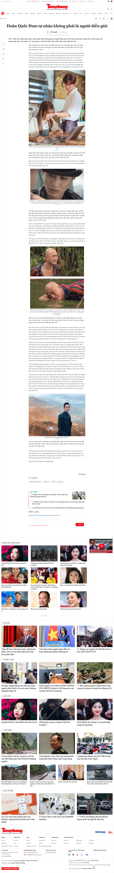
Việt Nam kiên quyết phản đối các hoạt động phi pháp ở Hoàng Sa (54, 650)
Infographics (68, 837)
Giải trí (81, 13)
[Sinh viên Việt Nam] (100, 832)
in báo (103, 18)
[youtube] (112, 1)
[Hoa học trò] (110, 832)
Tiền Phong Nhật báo (47, 1)
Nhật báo (17, 837)
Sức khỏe (32, 13)
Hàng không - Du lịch (7, 846)
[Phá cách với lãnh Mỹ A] (44, 599)
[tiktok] (78, 855)
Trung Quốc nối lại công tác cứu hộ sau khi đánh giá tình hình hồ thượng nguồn (18, 759)
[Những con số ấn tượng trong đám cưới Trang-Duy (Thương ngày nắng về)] (78, 495)
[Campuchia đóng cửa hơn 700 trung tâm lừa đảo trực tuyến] (95, 743)
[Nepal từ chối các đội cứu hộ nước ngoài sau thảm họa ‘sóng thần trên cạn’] (43, 772)
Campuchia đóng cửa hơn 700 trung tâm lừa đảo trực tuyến (93, 757)
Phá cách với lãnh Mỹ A (39, 609)
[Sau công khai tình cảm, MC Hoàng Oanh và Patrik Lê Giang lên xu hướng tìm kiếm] (44, 575)
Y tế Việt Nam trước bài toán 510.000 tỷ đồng (56, 818)
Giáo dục (87, 13)
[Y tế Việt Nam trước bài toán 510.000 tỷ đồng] (57, 804)
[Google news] (87, 854)
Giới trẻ (45, 13)
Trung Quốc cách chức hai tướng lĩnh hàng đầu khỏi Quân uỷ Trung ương (56, 757)
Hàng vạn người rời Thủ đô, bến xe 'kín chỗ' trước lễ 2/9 (94, 650)
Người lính (65, 13)
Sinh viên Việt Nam (61, 1)
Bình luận (3, 58)
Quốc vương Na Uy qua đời (67, 782)
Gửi (80, 524)
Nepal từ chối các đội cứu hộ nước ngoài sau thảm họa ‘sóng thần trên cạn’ (42, 784)
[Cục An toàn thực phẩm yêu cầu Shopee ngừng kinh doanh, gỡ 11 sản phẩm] (19, 804)
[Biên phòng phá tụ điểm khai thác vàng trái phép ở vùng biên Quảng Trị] (95, 673)
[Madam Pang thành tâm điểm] (73, 599)
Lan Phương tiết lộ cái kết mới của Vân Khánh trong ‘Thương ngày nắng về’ (58, 508)
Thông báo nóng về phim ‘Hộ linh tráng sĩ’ (42, 564)
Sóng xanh (20, 13)
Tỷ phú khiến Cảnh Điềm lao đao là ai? (13, 564)
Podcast (42, 837)
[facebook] (109, 1)
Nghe (3, 44)
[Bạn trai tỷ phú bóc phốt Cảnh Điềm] (73, 575)
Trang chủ (2, 13)
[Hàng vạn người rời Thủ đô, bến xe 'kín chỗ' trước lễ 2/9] (95, 636)
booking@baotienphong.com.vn (34, 854)
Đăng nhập (32, 515)
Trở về (3, 63)
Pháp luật (51, 13)
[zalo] (83, 854)
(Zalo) (35, 852)
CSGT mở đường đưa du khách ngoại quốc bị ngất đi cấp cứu (92, 818)
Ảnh (27, 837)
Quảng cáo (90, 1)
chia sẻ (96, 18)
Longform (54, 837)
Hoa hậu (100, 13)
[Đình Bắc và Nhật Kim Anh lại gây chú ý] (14, 599)
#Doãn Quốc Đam (35, 482)
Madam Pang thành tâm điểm (70, 609)
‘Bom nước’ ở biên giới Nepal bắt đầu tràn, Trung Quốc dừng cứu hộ (99, 783)
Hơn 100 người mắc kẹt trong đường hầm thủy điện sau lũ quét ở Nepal (14, 783)
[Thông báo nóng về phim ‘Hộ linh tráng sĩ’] (44, 553)
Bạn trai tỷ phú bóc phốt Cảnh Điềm (73, 585)
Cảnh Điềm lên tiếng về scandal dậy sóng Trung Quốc (72, 564)
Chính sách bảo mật (100, 850)
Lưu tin (3, 54)
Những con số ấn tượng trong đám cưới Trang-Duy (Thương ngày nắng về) (49, 495)
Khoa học (93, 13)
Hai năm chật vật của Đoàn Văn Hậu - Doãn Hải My (14, 586)
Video (105, 13)
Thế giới (39, 13)
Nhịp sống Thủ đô (31, 846)
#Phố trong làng (57, 482)
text (100, 18)
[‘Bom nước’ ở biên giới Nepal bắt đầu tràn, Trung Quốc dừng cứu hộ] (100, 772)
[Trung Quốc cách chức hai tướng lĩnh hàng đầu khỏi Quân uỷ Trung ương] (57, 743)
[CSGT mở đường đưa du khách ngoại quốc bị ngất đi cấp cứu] (95, 804)
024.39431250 (7, 856)
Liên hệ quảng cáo (30, 850)
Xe (70, 13)
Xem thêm (111, 13)
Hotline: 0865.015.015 (33, 1)
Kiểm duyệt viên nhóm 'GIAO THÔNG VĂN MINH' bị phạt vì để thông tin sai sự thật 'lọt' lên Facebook (56, 688)
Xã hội (8, 13)
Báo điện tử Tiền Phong (57, 7)
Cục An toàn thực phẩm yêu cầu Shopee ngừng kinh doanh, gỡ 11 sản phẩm (18, 819)
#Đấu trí (46, 482)
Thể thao (58, 13)
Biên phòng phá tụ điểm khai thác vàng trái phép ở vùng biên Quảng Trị (94, 687)
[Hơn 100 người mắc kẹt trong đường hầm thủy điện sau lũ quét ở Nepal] (14, 772)
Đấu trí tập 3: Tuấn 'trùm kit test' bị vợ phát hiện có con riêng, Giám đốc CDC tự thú (58, 503)
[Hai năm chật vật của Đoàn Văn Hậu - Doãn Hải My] (14, 575)
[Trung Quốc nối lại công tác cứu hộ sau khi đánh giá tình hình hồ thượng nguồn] (19, 743)
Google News (111, 18)
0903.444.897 (52, 852)
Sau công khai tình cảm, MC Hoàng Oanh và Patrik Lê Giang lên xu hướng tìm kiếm (44, 587)
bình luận (107, 18)
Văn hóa (75, 13)
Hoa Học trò (73, 1)
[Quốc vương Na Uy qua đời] (71, 772)
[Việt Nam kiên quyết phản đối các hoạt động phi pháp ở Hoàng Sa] (57, 636)
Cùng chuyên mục (10, 543)
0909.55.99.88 (30, 852)
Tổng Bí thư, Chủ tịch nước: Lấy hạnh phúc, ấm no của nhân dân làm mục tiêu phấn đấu (18, 652)
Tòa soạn (82, 1)
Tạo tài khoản (43, 515)
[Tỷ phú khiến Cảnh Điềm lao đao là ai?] (14, 553)
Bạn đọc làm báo (11, 868)
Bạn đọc (91, 843)
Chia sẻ (3, 49)
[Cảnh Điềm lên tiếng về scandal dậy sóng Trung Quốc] (73, 553)
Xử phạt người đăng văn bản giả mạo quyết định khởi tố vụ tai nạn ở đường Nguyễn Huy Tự (18, 688)
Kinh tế (13, 13)
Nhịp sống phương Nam (45, 846)
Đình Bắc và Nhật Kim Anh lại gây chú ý (14, 610)
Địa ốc (26, 13)
